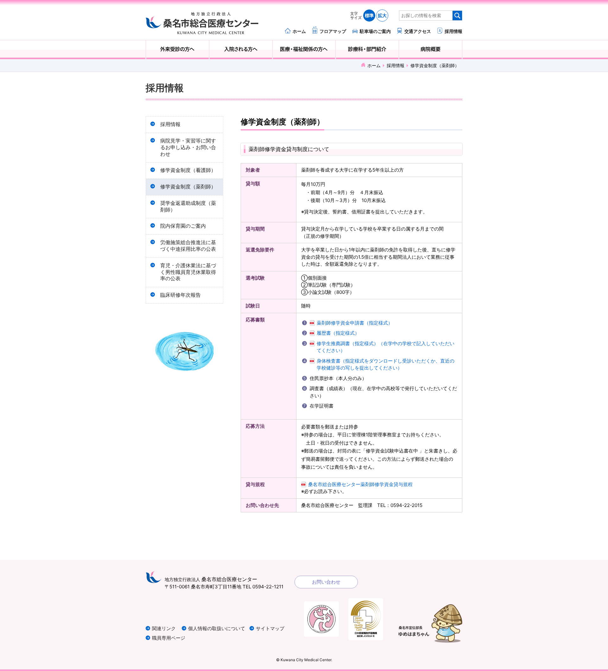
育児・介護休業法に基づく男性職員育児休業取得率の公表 (188, 272)
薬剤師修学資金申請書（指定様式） (355, 323)
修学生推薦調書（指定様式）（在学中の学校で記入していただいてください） (385, 347)
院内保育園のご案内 (183, 226)
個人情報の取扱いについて (216, 628)
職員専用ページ (168, 638)
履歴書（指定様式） (338, 333)
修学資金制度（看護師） (188, 170)
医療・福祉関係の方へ (304, 49)
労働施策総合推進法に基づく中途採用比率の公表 (188, 245)
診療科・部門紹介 (367, 49)
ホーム (299, 31)
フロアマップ (333, 31)
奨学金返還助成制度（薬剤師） (188, 206)
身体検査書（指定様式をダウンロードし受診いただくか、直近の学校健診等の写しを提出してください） (385, 364)
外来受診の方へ (177, 49)
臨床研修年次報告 (180, 295)
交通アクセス (417, 31)
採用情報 (453, 31)
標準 (369, 15)
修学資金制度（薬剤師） (188, 187)
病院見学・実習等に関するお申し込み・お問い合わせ (188, 147)
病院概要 (430, 49)
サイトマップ (270, 628)
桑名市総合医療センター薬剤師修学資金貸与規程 (360, 484)
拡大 (382, 15)
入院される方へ (241, 49)
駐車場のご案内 (375, 31)
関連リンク (164, 628)
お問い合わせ (326, 582)
